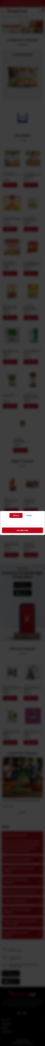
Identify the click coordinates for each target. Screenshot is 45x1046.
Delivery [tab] (16, 515)
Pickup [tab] (29, 515)
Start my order (22, 530)
